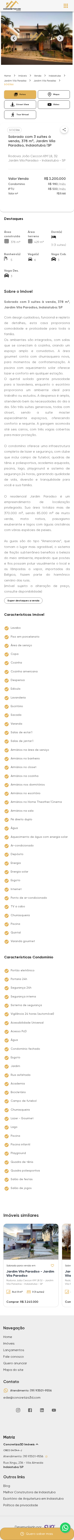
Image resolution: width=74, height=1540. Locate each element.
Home (7, 75)
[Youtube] (54, 1410)
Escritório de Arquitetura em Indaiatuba (33, 1498)
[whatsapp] (65, 1528)
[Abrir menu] (66, 6)
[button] (20, 94)
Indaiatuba (55, 75)
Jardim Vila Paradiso (15, 80)
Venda (37, 75)
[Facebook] (30, 1410)
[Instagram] (18, 1410)
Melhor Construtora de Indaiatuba (29, 1492)
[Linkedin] (42, 1410)
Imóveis (22, 75)
